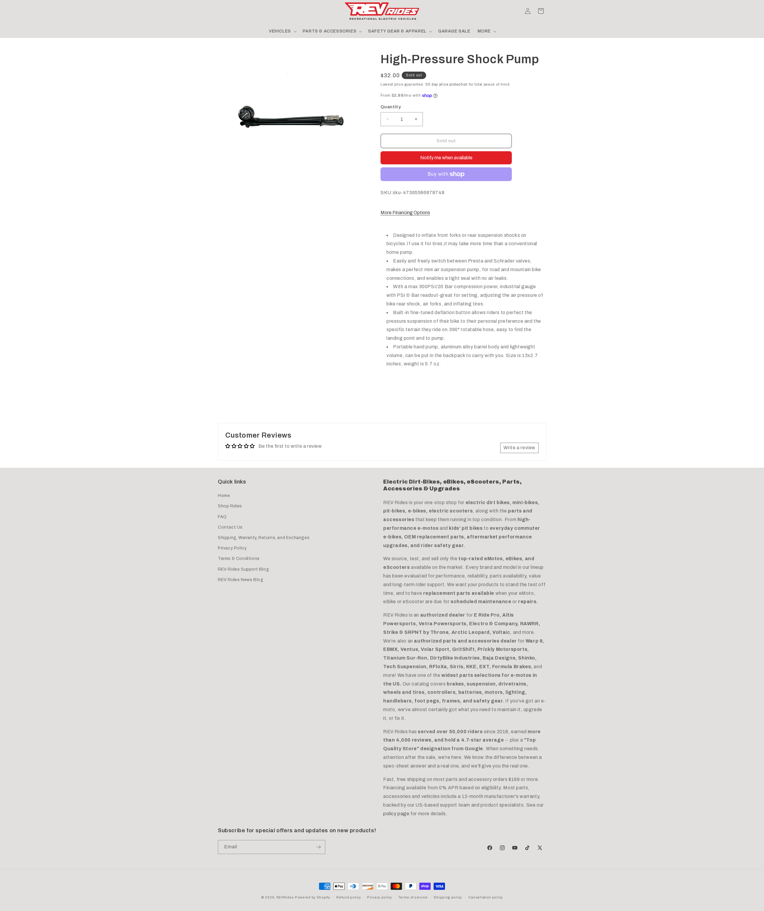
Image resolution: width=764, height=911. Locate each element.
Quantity (391, 106)
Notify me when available (446, 157)
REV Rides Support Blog (243, 569)
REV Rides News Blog (240, 580)
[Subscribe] (318, 847)
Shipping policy (448, 897)
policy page (396, 813)
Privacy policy (379, 897)
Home (224, 495)
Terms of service (413, 897)
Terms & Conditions (239, 558)
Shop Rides (230, 506)
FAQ (222, 517)
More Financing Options (405, 212)
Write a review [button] (519, 447)
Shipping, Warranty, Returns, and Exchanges (263, 537)
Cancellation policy (485, 897)
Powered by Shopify (312, 897)
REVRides (285, 897)
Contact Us (230, 527)
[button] (224, 11)
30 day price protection (446, 84)
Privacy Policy (232, 548)
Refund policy (348, 897)
